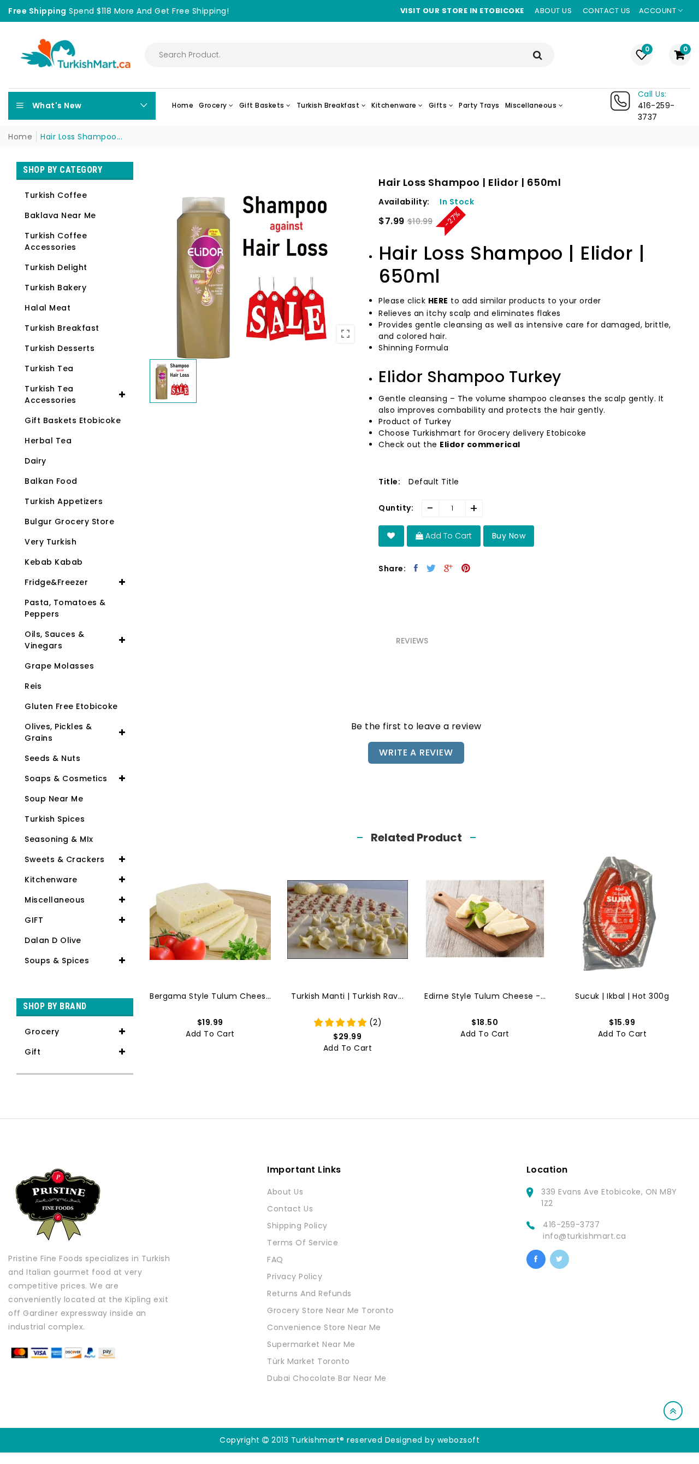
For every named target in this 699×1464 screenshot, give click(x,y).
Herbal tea (48, 440)
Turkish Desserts (59, 348)
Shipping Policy (297, 1225)
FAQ (275, 1259)
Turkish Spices (55, 818)
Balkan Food (51, 481)
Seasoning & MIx (59, 839)
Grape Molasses (59, 665)
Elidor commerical (480, 444)
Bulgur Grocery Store (69, 521)
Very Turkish (50, 541)
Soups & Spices (57, 960)
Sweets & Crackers (65, 859)
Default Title (433, 481)
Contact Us (290, 1208)
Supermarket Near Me (311, 1344)
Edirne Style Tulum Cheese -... (485, 996)
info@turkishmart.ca (584, 1236)
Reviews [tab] (412, 640)
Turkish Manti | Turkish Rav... (347, 996)
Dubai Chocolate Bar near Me (327, 1378)
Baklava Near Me (60, 215)
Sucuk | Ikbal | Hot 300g (622, 996)
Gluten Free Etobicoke (71, 706)
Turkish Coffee (56, 195)
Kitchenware (51, 879)
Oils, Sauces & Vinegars (54, 640)
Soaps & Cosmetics (66, 778)
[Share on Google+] (448, 568)
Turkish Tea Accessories (50, 394)
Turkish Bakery (55, 287)
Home (20, 136)
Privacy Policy (294, 1276)
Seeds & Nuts (52, 758)
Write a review (416, 752)
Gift (32, 1051)
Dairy (35, 460)
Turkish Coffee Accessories (56, 241)
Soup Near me (54, 798)
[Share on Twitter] (431, 568)
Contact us (607, 10)
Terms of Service (302, 1242)
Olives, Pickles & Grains (58, 732)
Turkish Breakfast (62, 328)
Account (658, 10)
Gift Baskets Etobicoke (73, 420)
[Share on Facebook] (416, 568)
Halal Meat (47, 307)
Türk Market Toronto (308, 1361)
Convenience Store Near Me (324, 1327)
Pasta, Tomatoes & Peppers (65, 608)
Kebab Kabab (54, 562)
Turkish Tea (49, 368)
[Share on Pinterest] (466, 568)
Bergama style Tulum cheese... (210, 996)
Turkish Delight (56, 267)
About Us (285, 1191)
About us (553, 10)
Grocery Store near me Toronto (330, 1310)
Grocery (42, 1031)
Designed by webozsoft (432, 1439)
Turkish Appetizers (64, 501)
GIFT (34, 920)
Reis (33, 686)
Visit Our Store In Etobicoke (462, 10)
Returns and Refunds (309, 1293)
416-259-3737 (571, 1224)
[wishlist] (391, 536)
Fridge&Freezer (56, 582)
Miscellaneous (55, 899)
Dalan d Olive (53, 940)
